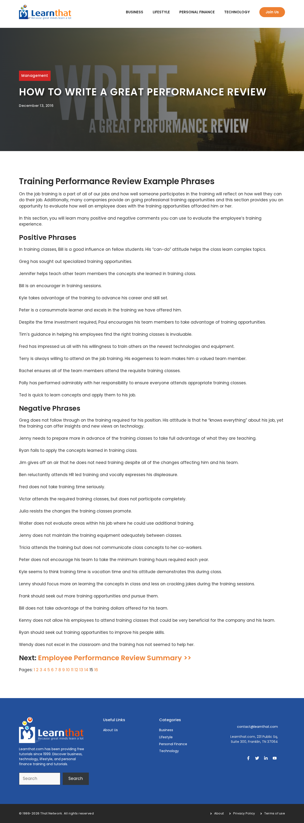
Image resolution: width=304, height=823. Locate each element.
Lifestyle (161, 12)
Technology (237, 12)
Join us (272, 12)
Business (134, 12)
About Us (110, 730)
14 (86, 670)
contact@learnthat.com (257, 726)
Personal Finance (197, 12)
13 (81, 670)
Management (34, 75)
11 (72, 670)
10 (68, 670)
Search (75, 778)
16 (96, 670)
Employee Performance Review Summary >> (114, 658)
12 (76, 670)
